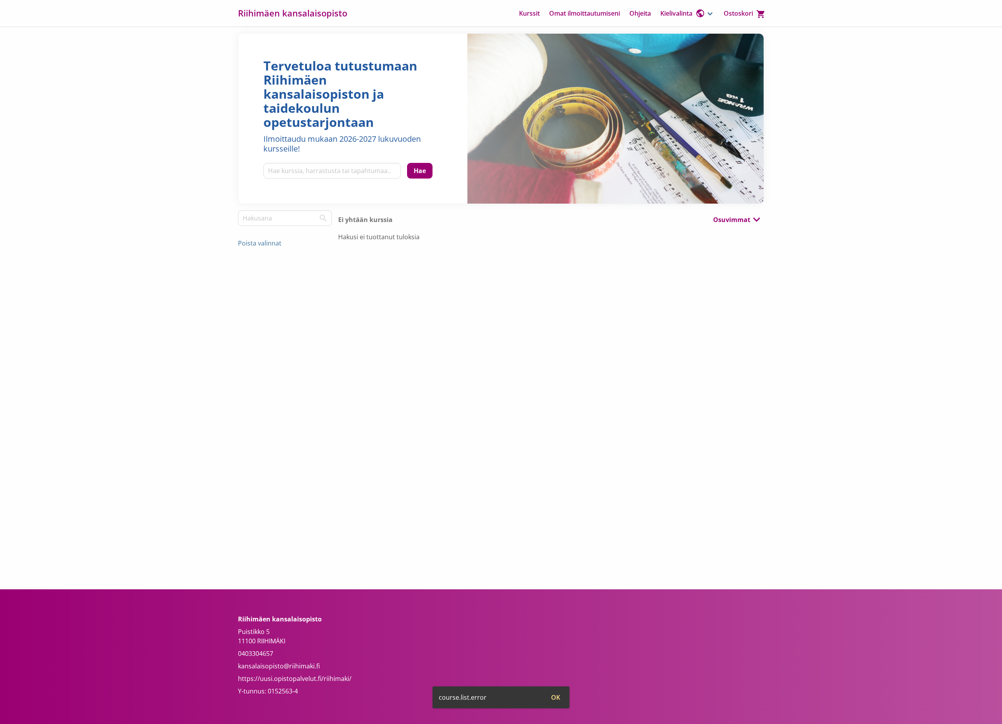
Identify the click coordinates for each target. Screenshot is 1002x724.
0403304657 (255, 653)
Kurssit (529, 13)
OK (555, 697)
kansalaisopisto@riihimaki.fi (279, 666)
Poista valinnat (259, 243)
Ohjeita (640, 13)
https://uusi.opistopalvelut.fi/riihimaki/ (294, 678)
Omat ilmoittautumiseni (584, 13)
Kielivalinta (676, 13)
